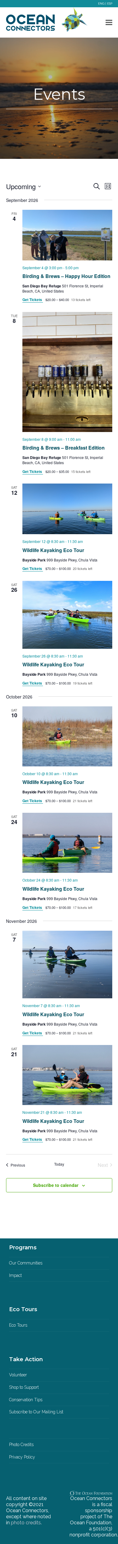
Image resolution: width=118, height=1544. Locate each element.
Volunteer (18, 1374)
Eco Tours (18, 1325)
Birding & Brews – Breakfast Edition (63, 447)
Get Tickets (32, 299)
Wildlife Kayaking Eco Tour (53, 550)
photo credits (26, 1523)
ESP (109, 3)
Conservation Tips (25, 1399)
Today (59, 1164)
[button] (109, 22)
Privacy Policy (22, 1457)
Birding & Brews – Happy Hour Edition (66, 276)
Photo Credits (21, 1444)
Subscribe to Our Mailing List (36, 1411)
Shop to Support (24, 1387)
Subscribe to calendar (55, 1185)
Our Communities (25, 1263)
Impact (15, 1275)
